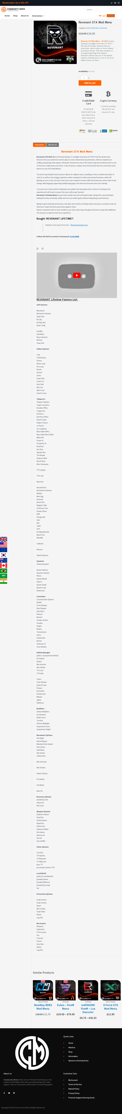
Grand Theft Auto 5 (93, 28)
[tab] (39, 145)
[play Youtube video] (77, 275)
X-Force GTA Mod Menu (110, 1006)
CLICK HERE (74, 236)
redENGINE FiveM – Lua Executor (88, 1008)
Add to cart (90, 82)
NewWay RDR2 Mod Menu (43, 1006)
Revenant (103, 28)
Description (39, 145)
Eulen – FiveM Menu (65, 1006)
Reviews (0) (52, 145)
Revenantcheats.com (79, 225)
